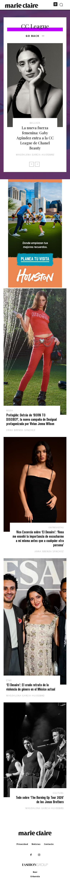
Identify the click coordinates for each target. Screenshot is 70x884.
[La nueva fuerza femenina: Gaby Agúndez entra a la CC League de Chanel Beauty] (35, 85)
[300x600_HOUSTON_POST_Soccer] (35, 286)
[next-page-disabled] (37, 164)
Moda (9, 410)
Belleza (35, 123)
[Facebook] (31, 855)
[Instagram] (39, 855)
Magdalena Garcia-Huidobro (35, 154)
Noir (35, 872)
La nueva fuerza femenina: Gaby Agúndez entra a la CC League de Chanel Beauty (35, 137)
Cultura (58, 793)
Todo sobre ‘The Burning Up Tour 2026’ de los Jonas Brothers (40, 799)
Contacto (48, 844)
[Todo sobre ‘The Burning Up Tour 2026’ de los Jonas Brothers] (35, 749)
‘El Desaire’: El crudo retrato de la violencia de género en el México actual (30, 687)
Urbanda (35, 876)
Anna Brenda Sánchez (20, 430)
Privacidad (22, 844)
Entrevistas (56, 527)
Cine (9, 680)
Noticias (36, 844)
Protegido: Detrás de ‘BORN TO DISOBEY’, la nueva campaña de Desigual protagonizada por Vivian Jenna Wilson (31, 419)
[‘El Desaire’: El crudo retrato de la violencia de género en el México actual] (35, 621)
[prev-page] (31, 164)
